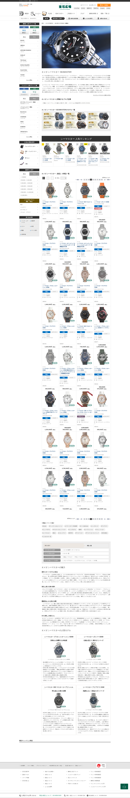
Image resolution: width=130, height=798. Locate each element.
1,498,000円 (85, 509)
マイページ (85, 5)
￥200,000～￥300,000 (26, 186)
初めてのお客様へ (49, 771)
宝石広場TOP (25, 771)
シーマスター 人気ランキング (76, 139)
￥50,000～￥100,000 (26, 180)
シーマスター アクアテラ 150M (94, 710)
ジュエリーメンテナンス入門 (98, 786)
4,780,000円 (50, 468)
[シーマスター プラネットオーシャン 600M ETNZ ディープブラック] (50, 399)
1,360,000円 (102, 264)
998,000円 (85, 221)
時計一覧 (89, 545)
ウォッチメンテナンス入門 (97, 783)
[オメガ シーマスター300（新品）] (98, 116)
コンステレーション (80, 560)
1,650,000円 (85, 389)
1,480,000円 (50, 304)
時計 (21, 204)
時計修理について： (94, 795)
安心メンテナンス (72, 777)
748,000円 (85, 347)
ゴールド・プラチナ (25, 212)
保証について (48, 783)
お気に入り (93, 5)
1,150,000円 (50, 221)
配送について (48, 777)
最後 (108, 179)
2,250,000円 (85, 304)
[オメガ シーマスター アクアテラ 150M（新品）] (76, 116)
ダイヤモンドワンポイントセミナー (77, 780)
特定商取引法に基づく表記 (55, 765)
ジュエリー (23, 207)
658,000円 (50, 389)
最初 (78, 179)
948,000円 (68, 221)
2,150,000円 (67, 304)
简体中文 (96, 8)
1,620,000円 (50, 347)
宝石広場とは (25, 780)
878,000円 (102, 509)
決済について (48, 774)
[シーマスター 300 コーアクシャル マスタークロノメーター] (93, 148)
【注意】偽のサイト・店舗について (73, 765)
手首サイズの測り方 (73, 783)
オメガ (44, 75)
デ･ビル (89, 560)
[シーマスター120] (59, 148)
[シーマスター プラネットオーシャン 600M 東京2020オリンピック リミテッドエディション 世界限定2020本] (67, 357)
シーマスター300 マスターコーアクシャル (59, 710)
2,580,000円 (85, 468)
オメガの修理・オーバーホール (72, 550)
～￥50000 (23, 177)
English (102, 8)
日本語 (108, 8)
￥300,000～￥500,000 (26, 189)
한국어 (83, 8)
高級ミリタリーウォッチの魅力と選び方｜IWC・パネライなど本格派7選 (66, 103)
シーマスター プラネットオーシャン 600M (59, 659)
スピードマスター (68, 560)
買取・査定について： (72, 795)
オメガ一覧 (66, 553)
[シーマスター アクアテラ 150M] (105, 148)
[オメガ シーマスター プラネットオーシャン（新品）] (76, 125)
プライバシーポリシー (41, 765)
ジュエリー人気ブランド (74, 774)
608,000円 (50, 509)
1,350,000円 (50, 264)
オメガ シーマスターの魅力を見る (102, 95)
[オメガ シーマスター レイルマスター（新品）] (54, 125)
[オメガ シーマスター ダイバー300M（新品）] (54, 116)
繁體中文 (89, 8)
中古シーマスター (79, 557)
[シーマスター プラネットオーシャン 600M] (50, 274)
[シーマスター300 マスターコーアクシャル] (85, 190)
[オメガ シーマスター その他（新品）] (98, 125)
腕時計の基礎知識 (95, 780)
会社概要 (23, 765)
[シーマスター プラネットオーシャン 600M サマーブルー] (82, 148)
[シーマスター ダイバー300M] (47, 148)
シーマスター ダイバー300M (93, 659)
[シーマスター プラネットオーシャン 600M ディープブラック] (102, 314)
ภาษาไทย (76, 8)
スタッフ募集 (30, 765)
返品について (48, 780)
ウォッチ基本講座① (96, 771)
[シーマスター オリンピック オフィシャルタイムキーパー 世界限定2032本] (67, 232)
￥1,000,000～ (24, 195)
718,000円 (68, 509)
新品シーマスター (68, 557)
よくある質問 (48, 786)
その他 (95, 560)
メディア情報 (25, 777)
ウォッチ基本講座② (96, 774)
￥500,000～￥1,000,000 (26, 192)
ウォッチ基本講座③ (96, 777)
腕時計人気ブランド (73, 771)
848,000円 (102, 429)
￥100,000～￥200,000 (26, 183)
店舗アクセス (25, 774)
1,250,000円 (50, 429)
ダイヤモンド (23, 209)
